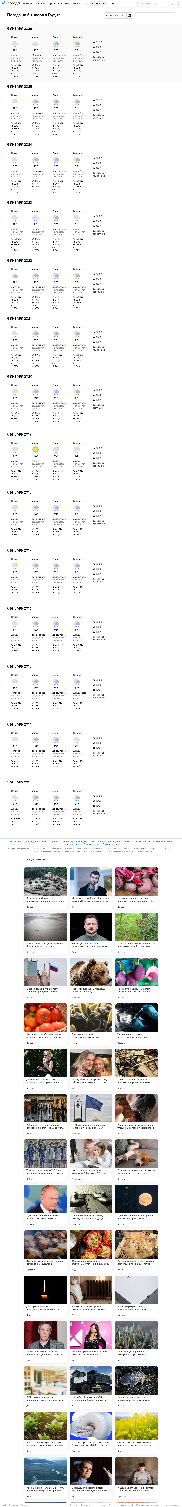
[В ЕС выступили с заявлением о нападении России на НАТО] (91, 1115)
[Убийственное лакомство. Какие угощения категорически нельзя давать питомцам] (136, 1115)
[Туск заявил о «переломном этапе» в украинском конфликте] (45, 1206)
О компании (13, 1505)
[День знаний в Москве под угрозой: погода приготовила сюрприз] (45, 1070)
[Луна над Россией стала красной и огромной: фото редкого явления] (136, 1206)
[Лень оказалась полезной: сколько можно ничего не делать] (136, 1160)
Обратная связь (142, 1505)
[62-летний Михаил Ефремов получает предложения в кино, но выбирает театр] (45, 1342)
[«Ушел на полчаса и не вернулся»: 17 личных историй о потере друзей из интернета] (136, 1478)
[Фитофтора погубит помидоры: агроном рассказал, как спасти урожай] (45, 1024)
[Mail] (4, 3)
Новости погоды (70, 844)
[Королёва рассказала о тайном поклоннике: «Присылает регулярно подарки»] (91, 1342)
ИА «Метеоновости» (171, 1505)
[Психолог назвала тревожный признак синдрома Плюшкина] (136, 1070)
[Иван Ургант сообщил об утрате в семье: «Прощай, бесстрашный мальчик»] (91, 888)
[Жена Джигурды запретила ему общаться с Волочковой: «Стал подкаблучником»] (91, 1070)
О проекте (74, 1505)
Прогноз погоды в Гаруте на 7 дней (110, 841)
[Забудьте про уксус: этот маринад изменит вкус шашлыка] (45, 1251)
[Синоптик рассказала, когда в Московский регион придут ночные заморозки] (136, 1387)
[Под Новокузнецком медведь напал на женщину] (91, 979)
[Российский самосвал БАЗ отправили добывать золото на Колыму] (91, 1387)
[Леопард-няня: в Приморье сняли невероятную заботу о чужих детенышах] (136, 934)
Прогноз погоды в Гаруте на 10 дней (153, 841)
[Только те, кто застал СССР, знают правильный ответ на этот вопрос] (45, 1160)
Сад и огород (91, 844)
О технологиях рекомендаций (121, 1505)
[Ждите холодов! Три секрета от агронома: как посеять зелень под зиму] (45, 1433)
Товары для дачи (111, 844)
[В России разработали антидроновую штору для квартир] (136, 1297)
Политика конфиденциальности (93, 1505)
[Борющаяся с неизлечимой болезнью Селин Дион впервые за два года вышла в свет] (91, 1478)
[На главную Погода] (13, 3)
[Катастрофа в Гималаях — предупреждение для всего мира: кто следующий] (45, 888)
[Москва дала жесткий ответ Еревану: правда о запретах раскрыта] (45, 979)
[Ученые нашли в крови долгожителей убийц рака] (136, 1024)
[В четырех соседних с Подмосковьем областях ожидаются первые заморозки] (91, 1024)
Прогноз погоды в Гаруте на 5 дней (69, 841)
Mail (4, 1505)
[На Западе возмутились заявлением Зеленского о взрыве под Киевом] (91, 934)
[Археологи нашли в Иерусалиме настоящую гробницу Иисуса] (136, 1251)
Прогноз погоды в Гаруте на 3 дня (28, 841)
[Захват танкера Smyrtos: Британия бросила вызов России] (45, 934)
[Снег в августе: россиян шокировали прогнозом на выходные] (136, 1342)
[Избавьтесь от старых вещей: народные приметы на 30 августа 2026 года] (45, 1115)
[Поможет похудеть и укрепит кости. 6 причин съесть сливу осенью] (136, 979)
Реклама (24, 1505)
